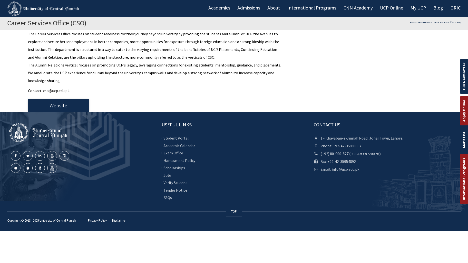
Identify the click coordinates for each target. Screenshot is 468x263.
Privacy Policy (97, 220)
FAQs (168, 197)
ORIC (455, 8)
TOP (234, 211)
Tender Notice (175, 190)
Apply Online (463, 111)
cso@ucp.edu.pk (56, 90)
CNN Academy (358, 8)
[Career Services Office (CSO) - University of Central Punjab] (43, 8)
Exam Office (173, 152)
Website (58, 105)
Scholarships (174, 167)
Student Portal (176, 138)
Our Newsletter (463, 76)
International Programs (463, 179)
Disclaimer (118, 220)
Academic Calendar (179, 145)
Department (424, 22)
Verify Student (175, 182)
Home (413, 22)
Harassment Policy (179, 160)
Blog (438, 8)
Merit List (463, 140)
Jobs (168, 175)
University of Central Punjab (57, 220)
